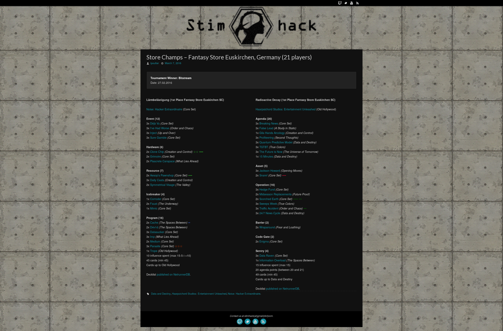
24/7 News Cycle (269, 213)
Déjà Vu (155, 123)
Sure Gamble (158, 137)
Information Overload (272, 260)
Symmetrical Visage (162, 185)
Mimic (153, 208)
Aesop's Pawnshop (162, 175)
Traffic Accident (268, 208)
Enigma (264, 241)
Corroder (155, 199)
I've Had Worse (159, 128)
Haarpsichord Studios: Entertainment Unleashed (286, 109)
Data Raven (266, 255)
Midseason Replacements (275, 194)
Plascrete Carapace (162, 161)
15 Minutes (266, 156)
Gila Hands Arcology (272, 133)
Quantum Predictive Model (275, 142)
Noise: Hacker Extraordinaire (164, 109)
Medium (155, 241)
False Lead (266, 128)
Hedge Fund (267, 189)
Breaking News (268, 123)
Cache (154, 222)
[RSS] (358, 3)
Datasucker (157, 232)
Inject (153, 133)
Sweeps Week (268, 204)
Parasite (155, 246)
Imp (152, 237)
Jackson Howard (269, 170)
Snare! (263, 175)
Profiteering (266, 137)
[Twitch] (340, 3)
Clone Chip (157, 152)
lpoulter (155, 63)
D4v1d (154, 227)
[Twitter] (346, 3)
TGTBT (263, 147)
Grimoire (155, 156)
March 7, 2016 (173, 63)
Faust (153, 204)
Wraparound (267, 227)
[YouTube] (352, 3)
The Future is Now (270, 152)
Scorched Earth (269, 199)
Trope (153, 251)
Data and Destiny (161, 293)
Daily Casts (157, 180)
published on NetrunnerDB (173, 274)
